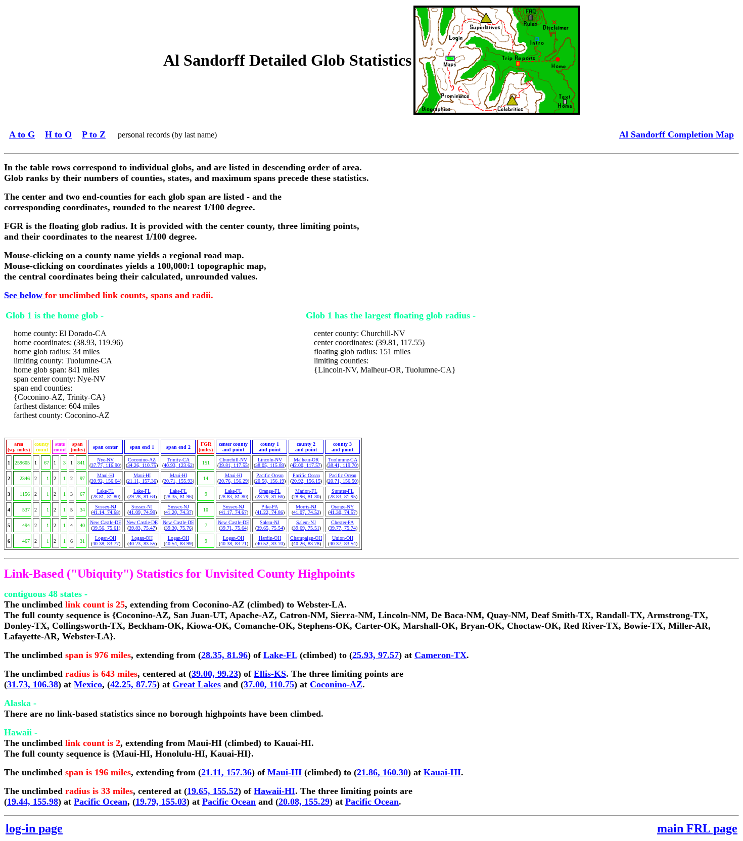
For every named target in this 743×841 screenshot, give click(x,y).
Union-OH (342, 538)
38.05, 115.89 (269, 465)
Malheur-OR (306, 459)
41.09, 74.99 (142, 512)
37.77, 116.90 (105, 465)
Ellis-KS (270, 674)
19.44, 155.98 (32, 802)
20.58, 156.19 (269, 481)
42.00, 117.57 (306, 465)
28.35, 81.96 (178, 496)
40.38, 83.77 (105, 543)
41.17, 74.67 (233, 512)
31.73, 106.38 (32, 684)
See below (24, 295)
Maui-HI (105, 475)
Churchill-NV (233, 459)
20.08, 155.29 (304, 802)
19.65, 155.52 (212, 791)
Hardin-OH (270, 538)
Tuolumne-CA (342, 459)
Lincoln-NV (270, 459)
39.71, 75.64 (233, 528)
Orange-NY (342, 506)
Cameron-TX (440, 655)
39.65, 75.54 (270, 528)
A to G (22, 134)
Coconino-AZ (142, 459)
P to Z (94, 134)
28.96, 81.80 (306, 496)
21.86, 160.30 (382, 772)
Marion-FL (306, 491)
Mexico (88, 684)
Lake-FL (105, 491)
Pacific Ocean (270, 475)
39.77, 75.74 (343, 528)
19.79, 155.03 (161, 802)
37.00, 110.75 (269, 684)
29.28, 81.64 (142, 496)
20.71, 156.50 (342, 481)
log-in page (34, 828)
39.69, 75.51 (306, 528)
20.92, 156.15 (306, 481)
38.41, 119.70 (342, 465)
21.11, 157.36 (141, 481)
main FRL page (697, 828)
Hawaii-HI (274, 791)
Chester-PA (342, 522)
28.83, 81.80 (233, 496)
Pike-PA (269, 506)
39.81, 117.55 (233, 465)
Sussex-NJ (105, 506)
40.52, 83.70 (270, 543)
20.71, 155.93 (178, 481)
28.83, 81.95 (343, 496)
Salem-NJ (270, 522)
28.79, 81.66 (270, 496)
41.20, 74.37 (178, 512)
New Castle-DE (105, 522)
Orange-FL (270, 491)
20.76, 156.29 (233, 481)
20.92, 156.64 (105, 481)
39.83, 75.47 (142, 528)
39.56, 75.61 (105, 528)
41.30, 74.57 (343, 512)
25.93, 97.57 (375, 655)
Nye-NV (105, 459)
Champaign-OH (306, 538)
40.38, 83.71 (233, 543)
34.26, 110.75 (141, 465)
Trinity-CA (178, 459)
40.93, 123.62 (178, 465)
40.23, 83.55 (142, 543)
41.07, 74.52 (306, 512)
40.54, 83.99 (178, 543)
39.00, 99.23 (215, 674)
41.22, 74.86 (270, 512)
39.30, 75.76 (178, 528)
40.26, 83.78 (306, 543)
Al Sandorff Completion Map (676, 134)
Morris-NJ (306, 506)
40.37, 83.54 (343, 543)
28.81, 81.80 (105, 496)
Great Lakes (196, 684)
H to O (58, 134)
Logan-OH (105, 538)
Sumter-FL (343, 491)
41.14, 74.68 (105, 512)
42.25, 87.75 (133, 684)
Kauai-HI (442, 772)
